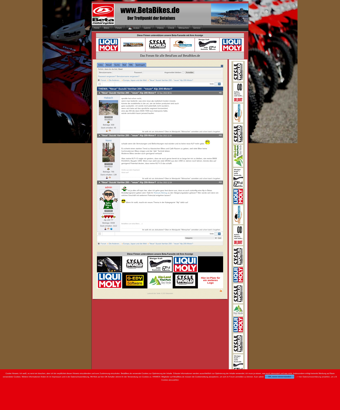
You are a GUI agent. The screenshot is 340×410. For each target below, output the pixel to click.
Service (196, 28)
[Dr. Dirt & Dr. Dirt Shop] (207, 50)
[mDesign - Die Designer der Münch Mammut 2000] (110, 271)
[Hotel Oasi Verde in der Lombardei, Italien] (238, 315)
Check (171, 28)
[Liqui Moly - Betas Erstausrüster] (108, 51)
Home (96, 28)
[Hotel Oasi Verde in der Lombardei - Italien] (160, 276)
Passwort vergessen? (107, 76)
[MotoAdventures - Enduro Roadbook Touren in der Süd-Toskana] (238, 122)
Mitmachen (183, 28)
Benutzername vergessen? (128, 76)
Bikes (106, 28)
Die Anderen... (115, 80)
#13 (220, 182)
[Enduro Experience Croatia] (133, 46)
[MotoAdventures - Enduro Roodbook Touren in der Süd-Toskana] (183, 49)
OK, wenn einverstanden (279, 377)
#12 (220, 135)
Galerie (147, 28)
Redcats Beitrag (160, 193)
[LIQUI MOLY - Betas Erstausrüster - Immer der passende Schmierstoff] (185, 271)
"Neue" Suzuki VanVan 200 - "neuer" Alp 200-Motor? (171, 80)
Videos (160, 28)
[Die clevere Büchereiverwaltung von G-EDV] (135, 285)
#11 (220, 93)
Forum (119, 28)
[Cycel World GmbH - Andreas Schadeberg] (158, 50)
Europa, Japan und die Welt (135, 80)
